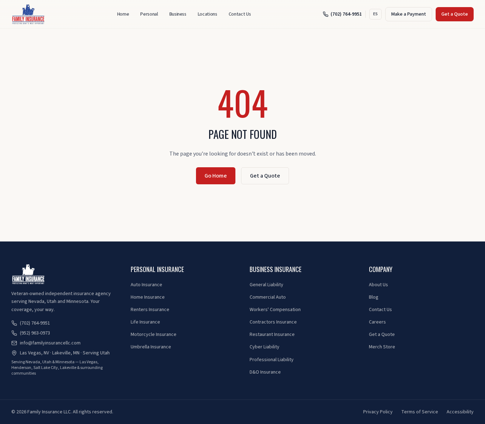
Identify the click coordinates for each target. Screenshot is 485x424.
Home (123, 14)
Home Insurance (148, 297)
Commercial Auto (268, 297)
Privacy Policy (378, 411)
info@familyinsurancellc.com (50, 343)
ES (375, 14)
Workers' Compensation (275, 309)
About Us (378, 284)
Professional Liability (272, 359)
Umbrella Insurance (151, 346)
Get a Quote (454, 14)
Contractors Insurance (273, 322)
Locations (207, 14)
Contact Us (240, 14)
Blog (373, 297)
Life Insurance (145, 322)
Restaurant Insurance (272, 334)
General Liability (266, 284)
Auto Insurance (146, 284)
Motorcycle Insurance (153, 334)
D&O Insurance (265, 372)
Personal (149, 14)
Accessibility (460, 411)
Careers (377, 322)
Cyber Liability (264, 346)
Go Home (216, 176)
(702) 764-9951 (346, 14)
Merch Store (382, 346)
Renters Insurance (150, 309)
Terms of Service (419, 411)
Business (177, 14)
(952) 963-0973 (35, 333)
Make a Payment (408, 14)
